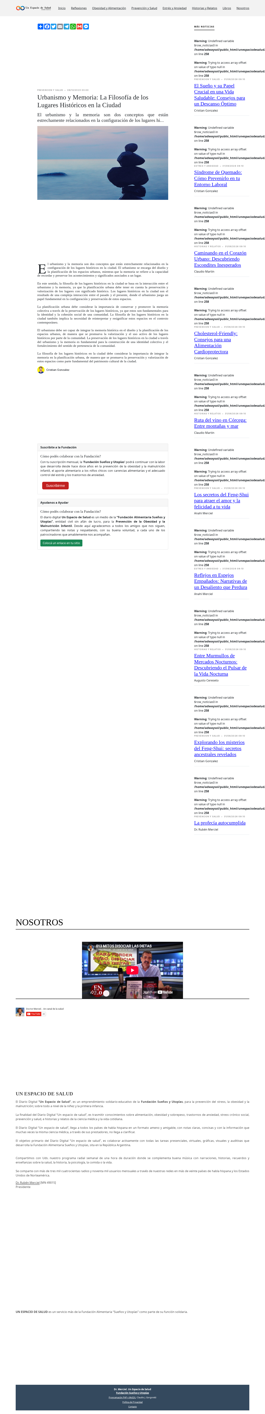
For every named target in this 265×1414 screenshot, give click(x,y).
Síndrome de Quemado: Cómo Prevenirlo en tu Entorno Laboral (218, 178)
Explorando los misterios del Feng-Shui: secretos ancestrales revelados (219, 748)
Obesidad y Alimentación (109, 8)
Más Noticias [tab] (204, 26)
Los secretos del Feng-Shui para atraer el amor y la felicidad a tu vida (221, 500)
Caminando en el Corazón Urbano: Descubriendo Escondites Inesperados (220, 259)
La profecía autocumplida (220, 823)
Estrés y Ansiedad (175, 8)
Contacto (132, 1406)
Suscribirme (55, 486)
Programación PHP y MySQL (122, 1397)
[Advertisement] (102, 59)
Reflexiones (79, 8)
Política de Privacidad (132, 1402)
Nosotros (243, 8)
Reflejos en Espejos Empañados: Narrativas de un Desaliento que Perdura (220, 581)
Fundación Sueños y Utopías (132, 1393)
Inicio (62, 8)
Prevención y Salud (144, 8)
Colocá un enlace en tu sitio (61, 543)
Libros (227, 8)
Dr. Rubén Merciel (28, 1183)
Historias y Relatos (204, 8)
